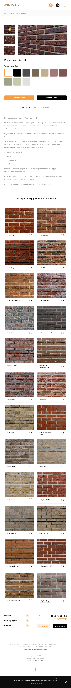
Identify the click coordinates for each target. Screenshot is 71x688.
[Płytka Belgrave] (19, 252)
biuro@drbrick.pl (60, 618)
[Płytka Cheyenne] (51, 252)
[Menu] (64, 5)
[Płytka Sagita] (19, 220)
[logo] (11, 5)
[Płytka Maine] (19, 318)
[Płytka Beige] (19, 484)
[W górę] (35, 669)
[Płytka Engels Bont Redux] (51, 417)
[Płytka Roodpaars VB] (19, 551)
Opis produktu (27, 107)
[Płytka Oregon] (19, 451)
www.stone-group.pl (30, 649)
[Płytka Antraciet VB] (51, 318)
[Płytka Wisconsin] (19, 350)
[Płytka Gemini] (51, 220)
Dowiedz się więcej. (37, 683)
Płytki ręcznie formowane (17, 13)
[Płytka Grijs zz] (51, 518)
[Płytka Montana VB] (51, 285)
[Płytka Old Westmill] (19, 285)
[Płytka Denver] (51, 384)
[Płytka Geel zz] (51, 451)
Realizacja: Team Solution (35, 660)
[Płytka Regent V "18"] (51, 551)
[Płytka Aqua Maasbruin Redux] (51, 350)
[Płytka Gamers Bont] (19, 585)
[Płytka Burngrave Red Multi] (51, 484)
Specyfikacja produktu (41, 107)
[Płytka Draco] (19, 417)
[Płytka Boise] (19, 384)
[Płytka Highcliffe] (19, 518)
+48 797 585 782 (58, 616)
